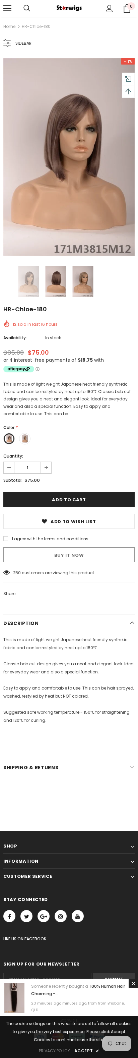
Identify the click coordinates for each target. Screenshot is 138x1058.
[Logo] (69, 8)
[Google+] (44, 916)
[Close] (133, 983)
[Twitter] (26, 916)
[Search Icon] (26, 8)
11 (14, 573)
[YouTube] (78, 916)
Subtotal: (12, 480)
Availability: (15, 338)
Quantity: (13, 456)
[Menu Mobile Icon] (7, 8)
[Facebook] (9, 916)
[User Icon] (109, 8)
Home (9, 26)
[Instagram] (61, 916)
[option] (69, 157)
